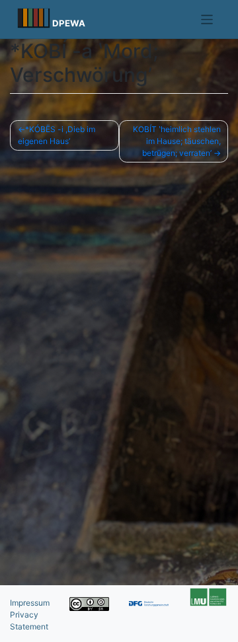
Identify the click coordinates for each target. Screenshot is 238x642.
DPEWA (68, 23)
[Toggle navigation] (207, 19)
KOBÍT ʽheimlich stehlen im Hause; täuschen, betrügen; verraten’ (177, 141)
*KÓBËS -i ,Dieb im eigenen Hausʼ (56, 135)
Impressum (30, 603)
